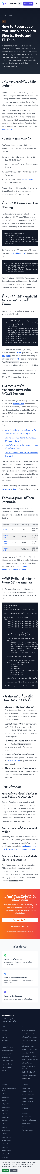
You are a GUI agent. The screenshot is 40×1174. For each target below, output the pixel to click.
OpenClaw (25, 1108)
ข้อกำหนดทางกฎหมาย (28, 1130)
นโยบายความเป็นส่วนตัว (29, 1120)
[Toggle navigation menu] (36, 4)
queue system (14, 761)
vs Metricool (5, 1134)
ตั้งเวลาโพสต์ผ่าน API (28, 1034)
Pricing (4, 1034)
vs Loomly (5, 1110)
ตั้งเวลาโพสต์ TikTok (28, 1053)
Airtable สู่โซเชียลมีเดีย (29, 1072)
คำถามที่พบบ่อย (6, 1044)
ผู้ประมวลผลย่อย (26, 1123)
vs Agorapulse (6, 1137)
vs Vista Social (6, 1140)
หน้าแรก (4, 1030)
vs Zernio (5, 1157)
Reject (14, 1170)
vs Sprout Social (7, 1104)
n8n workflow (18, 404)
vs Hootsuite (6, 1097)
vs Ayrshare (5, 1117)
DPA (23, 1127)
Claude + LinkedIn (27, 1101)
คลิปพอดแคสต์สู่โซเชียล (29, 1075)
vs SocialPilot (6, 1130)
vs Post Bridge (6, 1150)
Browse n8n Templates (20, 926)
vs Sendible (5, 1114)
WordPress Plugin (7, 1060)
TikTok (24, 179)
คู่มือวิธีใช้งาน (26, 1079)
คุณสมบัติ (4, 1037)
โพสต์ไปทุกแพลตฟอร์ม (28, 1030)
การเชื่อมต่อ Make (7, 1050)
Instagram (32, 179)
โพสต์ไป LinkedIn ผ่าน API (30, 1059)
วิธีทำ (11, 16)
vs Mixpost (5, 1147)
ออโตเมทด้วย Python (28, 1046)
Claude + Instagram (28, 1095)
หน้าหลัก (4, 16)
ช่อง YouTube (7, 129)
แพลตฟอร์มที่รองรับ (7, 1047)
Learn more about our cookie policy (19, 1166)
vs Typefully (5, 1154)
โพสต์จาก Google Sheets (29, 1049)
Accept (5, 1170)
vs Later (4, 1100)
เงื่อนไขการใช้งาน (27, 1117)
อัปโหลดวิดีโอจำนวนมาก (29, 1037)
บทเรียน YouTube (7, 1067)
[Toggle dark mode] (20, 4)
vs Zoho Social (6, 1144)
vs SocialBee (6, 1107)
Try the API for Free (20, 920)
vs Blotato (5, 1120)
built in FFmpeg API (18, 253)
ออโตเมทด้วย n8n (27, 1063)
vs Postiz (4, 1124)
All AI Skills (25, 1105)
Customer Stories (7, 1064)
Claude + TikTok (27, 1091)
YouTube (16, 359)
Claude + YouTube (27, 1098)
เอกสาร (4, 1070)
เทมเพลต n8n (6, 1057)
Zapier (15, 489)
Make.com (6, 489)
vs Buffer (4, 1094)
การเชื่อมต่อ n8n (6, 1054)
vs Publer (5, 1127)
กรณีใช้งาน (5, 1040)
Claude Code (26, 1088)
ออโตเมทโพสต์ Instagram (29, 1056)
